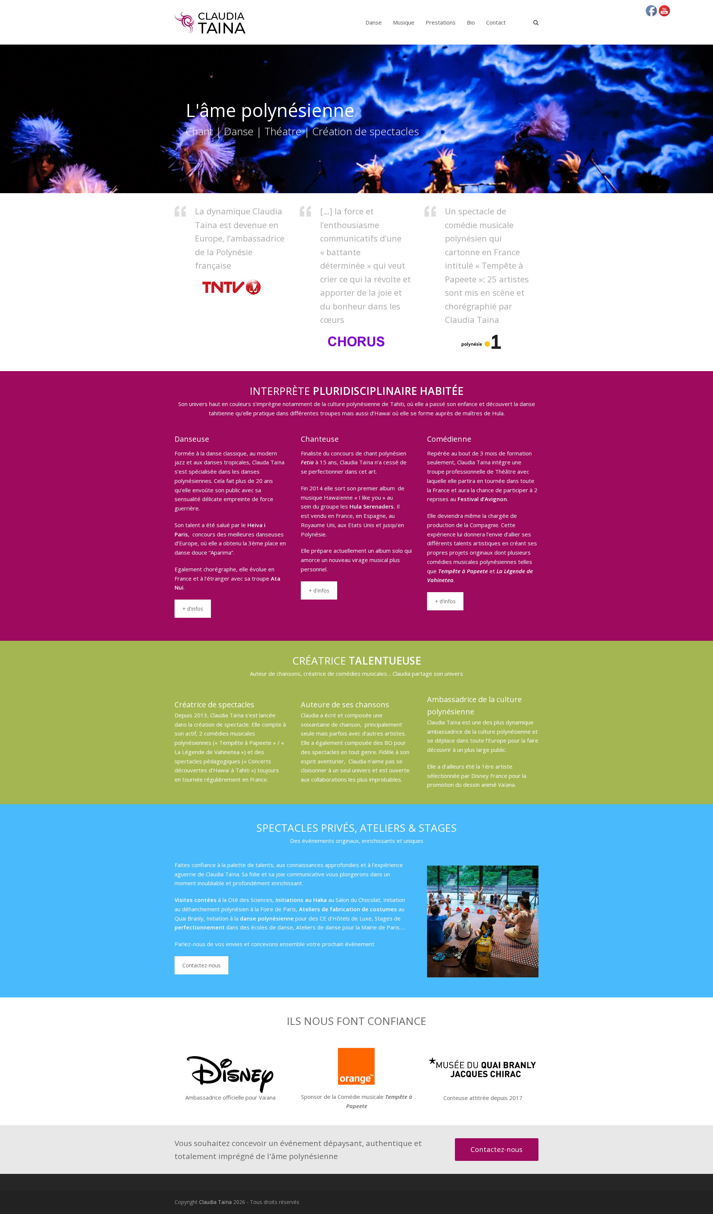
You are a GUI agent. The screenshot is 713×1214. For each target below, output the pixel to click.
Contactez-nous (201, 965)
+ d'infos (192, 608)
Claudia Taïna (215, 1201)
